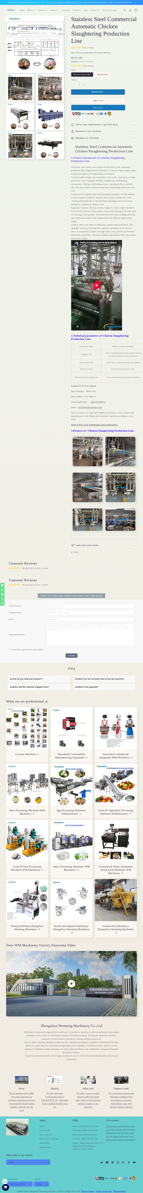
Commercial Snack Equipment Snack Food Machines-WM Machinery (116, 870)
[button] (31, 10)
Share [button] (76, 552)
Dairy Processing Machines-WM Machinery (71, 868)
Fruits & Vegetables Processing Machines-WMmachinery (115, 812)
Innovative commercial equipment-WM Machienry (114, 756)
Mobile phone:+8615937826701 (85, 1135)
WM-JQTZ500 (102, 74)
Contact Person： (15, 606)
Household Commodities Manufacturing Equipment (70, 756)
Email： (12, 619)
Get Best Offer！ (97, 92)
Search (42, 1126)
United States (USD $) (17, 1184)
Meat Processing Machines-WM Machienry (27, 812)
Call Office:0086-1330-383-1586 (85, 1139)
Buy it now (98, 108)
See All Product (45, 1130)
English (39, 1184)
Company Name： (16, 612)
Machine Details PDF (82, 74)
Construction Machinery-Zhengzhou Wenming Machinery (115, 928)
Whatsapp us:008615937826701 (85, 1130)
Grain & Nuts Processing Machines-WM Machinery (26, 868)
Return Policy (120, 1191)
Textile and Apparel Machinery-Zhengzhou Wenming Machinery (71, 928)
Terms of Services (104, 1191)
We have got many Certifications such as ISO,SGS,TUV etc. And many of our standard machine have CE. (54, 1100)
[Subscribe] (47, 1162)
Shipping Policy (45, 1147)
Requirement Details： (17, 635)
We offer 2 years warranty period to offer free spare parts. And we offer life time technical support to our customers (88, 1100)
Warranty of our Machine (49, 1139)
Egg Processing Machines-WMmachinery (71, 812)
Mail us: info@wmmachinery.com (85, 1126)
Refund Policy (44, 1143)
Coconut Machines (25, 754)
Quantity (74, 80)
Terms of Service (45, 1135)
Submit (72, 655)
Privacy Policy (88, 1191)
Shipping (74, 61)
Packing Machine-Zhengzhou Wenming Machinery (27, 928)
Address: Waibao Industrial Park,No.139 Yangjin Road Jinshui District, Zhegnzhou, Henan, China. (88, 1146)
